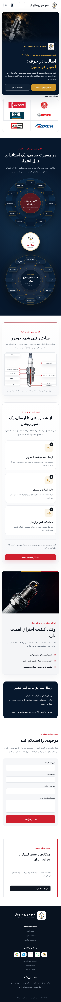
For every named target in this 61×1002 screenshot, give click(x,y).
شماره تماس (51, 774)
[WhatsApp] (37, 954)
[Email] (44, 954)
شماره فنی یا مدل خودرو (47, 798)
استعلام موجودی (30, 935)
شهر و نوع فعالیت (49, 786)
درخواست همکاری (17, 87)
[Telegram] (24, 954)
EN (6, 5)
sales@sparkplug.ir (31, 961)
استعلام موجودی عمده (43, 87)
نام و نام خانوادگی (49, 762)
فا (11, 5)
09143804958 (30, 965)
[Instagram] (30, 954)
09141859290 (30, 970)
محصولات (30, 931)
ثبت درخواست (30, 819)
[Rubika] (17, 954)
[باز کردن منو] (22, 5)
